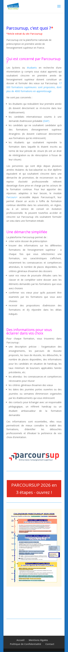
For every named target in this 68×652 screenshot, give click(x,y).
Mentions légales (38, 640)
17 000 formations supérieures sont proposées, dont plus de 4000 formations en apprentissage (34, 87)
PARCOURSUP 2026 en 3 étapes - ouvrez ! (34, 488)
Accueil (20, 640)
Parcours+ (11, 197)
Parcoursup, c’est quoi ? (28, 28)
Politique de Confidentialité (25, 644)
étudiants (32, 67)
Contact (49, 644)
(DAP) (46, 121)
